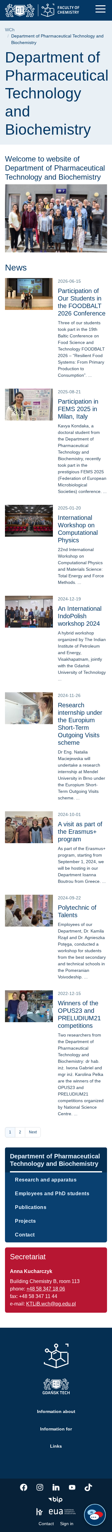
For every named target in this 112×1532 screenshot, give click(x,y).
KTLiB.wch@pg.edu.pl (51, 1303)
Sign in (66, 1523)
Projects (25, 1221)
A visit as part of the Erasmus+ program (80, 832)
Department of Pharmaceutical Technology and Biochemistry (55, 1160)
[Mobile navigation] (100, 9)
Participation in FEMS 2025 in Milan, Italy (78, 409)
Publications (30, 1207)
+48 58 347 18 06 (45, 1288)
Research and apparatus (46, 1179)
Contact (25, 1234)
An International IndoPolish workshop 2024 (79, 616)
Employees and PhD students (52, 1193)
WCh (10, 29)
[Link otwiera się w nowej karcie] (23, 1487)
